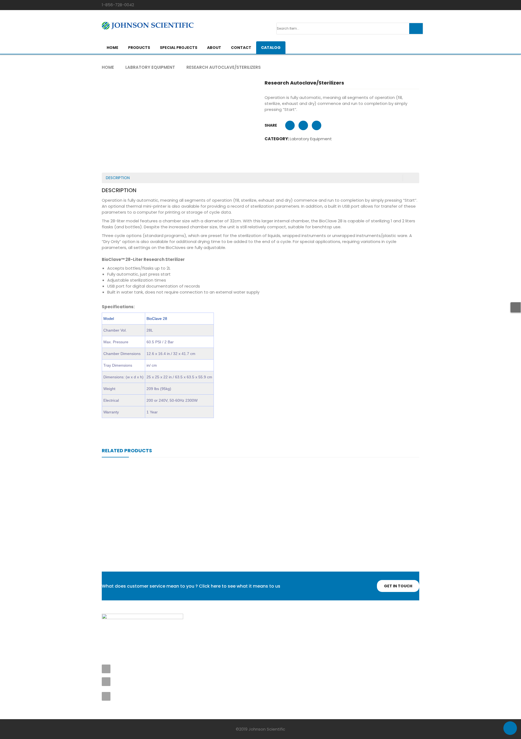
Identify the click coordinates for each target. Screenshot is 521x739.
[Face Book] (106, 637)
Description (118, 177)
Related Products (127, 450)
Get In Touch (398, 586)
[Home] (142, 617)
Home (108, 67)
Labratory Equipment (150, 67)
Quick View (260, 496)
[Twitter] (118, 637)
